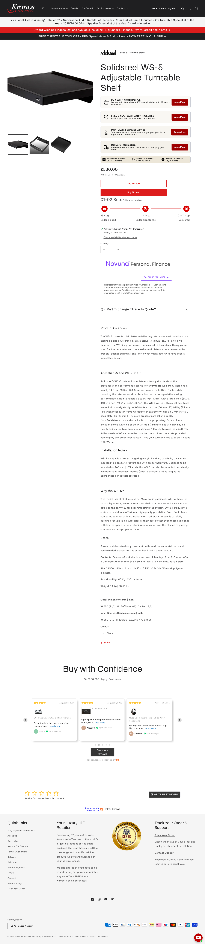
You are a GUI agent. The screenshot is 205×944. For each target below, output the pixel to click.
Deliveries (13, 862)
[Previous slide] (25, 720)
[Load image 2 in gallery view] (39, 144)
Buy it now (133, 192)
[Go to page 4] (106, 745)
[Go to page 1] (95, 745)
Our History (14, 841)
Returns (12, 857)
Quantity (105, 243)
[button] (44, 8)
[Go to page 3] (102, 745)
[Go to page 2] (99, 745)
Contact (12, 878)
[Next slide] (180, 720)
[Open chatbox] (198, 937)
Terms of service (80, 936)
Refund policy (50, 936)
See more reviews (102, 752)
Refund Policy (15, 883)
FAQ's (11, 873)
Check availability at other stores (120, 237)
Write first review (166, 794)
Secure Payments (17, 867)
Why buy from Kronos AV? (21, 830)
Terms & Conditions (17, 851)
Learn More (180, 102)
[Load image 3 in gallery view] (61, 144)
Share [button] (107, 642)
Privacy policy (65, 936)
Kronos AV (19, 937)
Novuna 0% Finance (18, 846)
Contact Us (180, 132)
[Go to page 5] (109, 745)
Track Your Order (16, 888)
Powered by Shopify (32, 937)
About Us (12, 836)
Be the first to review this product (44, 798)
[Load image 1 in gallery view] (18, 144)
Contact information (98, 936)
